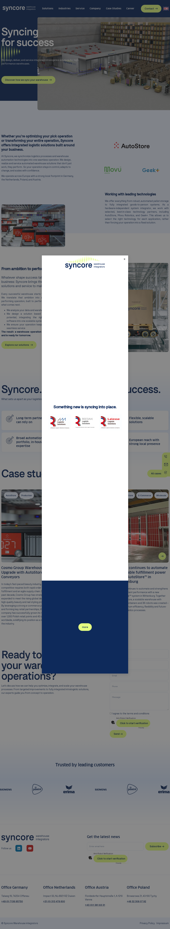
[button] (125, 259)
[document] (85, 464)
